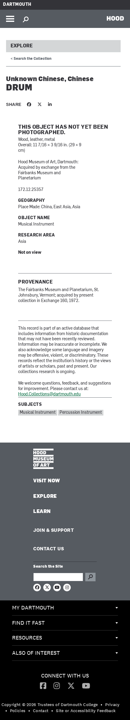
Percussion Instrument (81, 412)
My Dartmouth (33, 607)
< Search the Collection (31, 59)
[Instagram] (57, 685)
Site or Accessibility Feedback (85, 710)
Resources (27, 637)
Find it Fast (28, 622)
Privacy (112, 704)
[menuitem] (65, 608)
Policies (17, 710)
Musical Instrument (38, 412)
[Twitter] (71, 685)
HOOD (115, 18)
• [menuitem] (101, 704)
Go (90, 577)
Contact (40, 710)
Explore (22, 46)
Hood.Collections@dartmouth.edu (49, 394)
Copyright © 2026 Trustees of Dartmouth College (50, 704)
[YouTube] (86, 685)
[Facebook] (43, 685)
